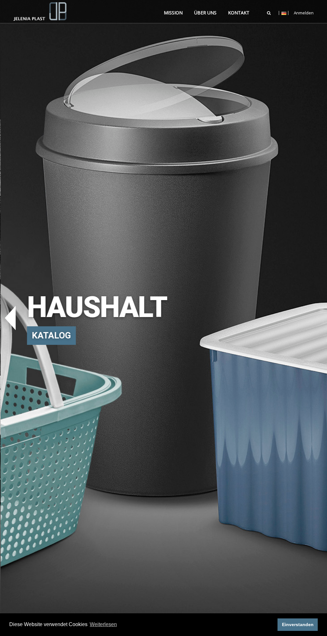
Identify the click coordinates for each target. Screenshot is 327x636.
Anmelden (304, 13)
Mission (173, 13)
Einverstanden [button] (298, 624)
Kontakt (238, 13)
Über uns (205, 13)
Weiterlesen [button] (103, 624)
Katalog (50, 335)
